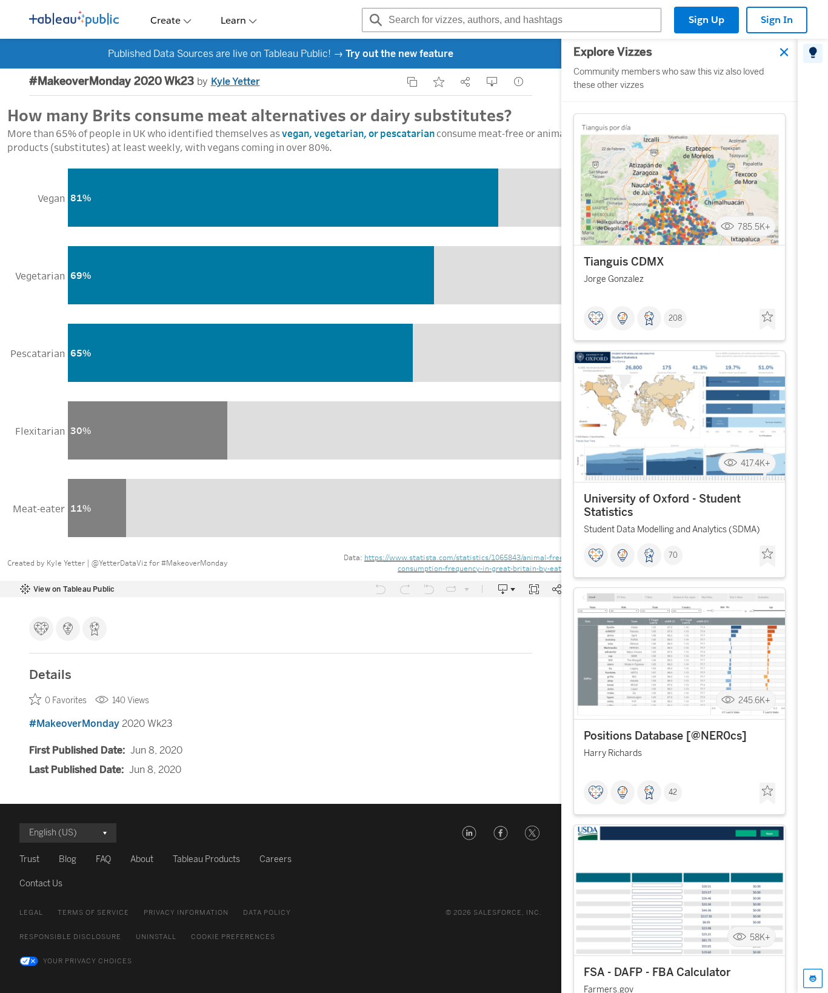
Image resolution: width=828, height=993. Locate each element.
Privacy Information (186, 913)
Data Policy (267, 913)
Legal (31, 913)
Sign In (777, 19)
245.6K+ (754, 700)
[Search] (374, 20)
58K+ (760, 937)
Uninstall (156, 937)
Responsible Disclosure (70, 937)
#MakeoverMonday (74, 723)
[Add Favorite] (439, 82)
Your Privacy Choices (87, 961)
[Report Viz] (519, 82)
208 (675, 318)
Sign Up (706, 19)
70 (673, 555)
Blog (67, 859)
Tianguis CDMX (624, 262)
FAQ (103, 859)
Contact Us (40, 883)
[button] (469, 833)
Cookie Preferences (233, 937)
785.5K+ (754, 226)
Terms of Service (93, 913)
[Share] (465, 82)
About (141, 859)
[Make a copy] (412, 82)
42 (673, 792)
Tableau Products (206, 859)
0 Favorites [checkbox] (66, 700)
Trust (29, 859)
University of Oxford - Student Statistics (662, 505)
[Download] (492, 82)
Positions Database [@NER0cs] (665, 736)
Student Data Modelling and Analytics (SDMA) (672, 529)
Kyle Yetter (235, 81)
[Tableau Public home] (74, 20)
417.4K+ (755, 463)
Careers (275, 859)
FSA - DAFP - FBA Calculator (657, 972)
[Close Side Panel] (784, 52)
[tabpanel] (679, 516)
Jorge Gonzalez (614, 279)
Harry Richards (613, 753)
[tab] (813, 53)
